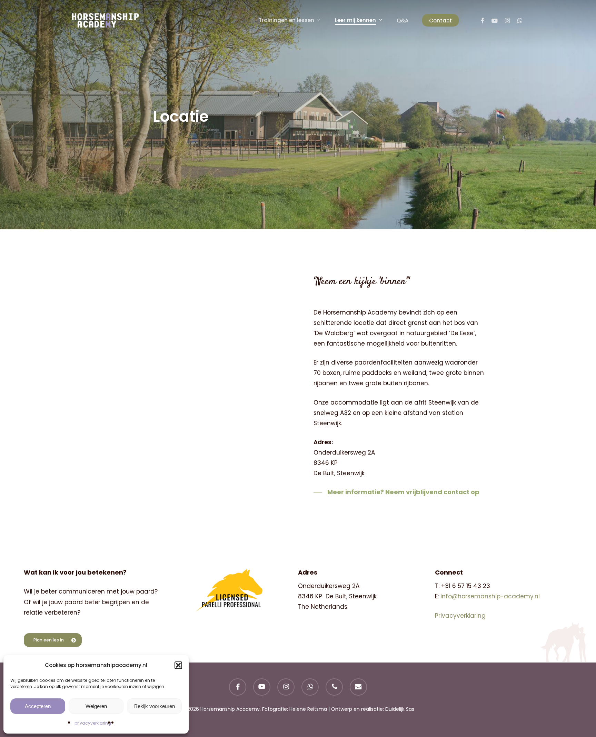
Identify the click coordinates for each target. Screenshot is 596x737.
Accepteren (38, 706)
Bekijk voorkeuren (154, 706)
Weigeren (96, 706)
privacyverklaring (92, 723)
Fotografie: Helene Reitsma (294, 709)
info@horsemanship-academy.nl (490, 596)
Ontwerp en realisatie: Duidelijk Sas (372, 709)
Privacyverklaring (460, 615)
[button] (178, 665)
